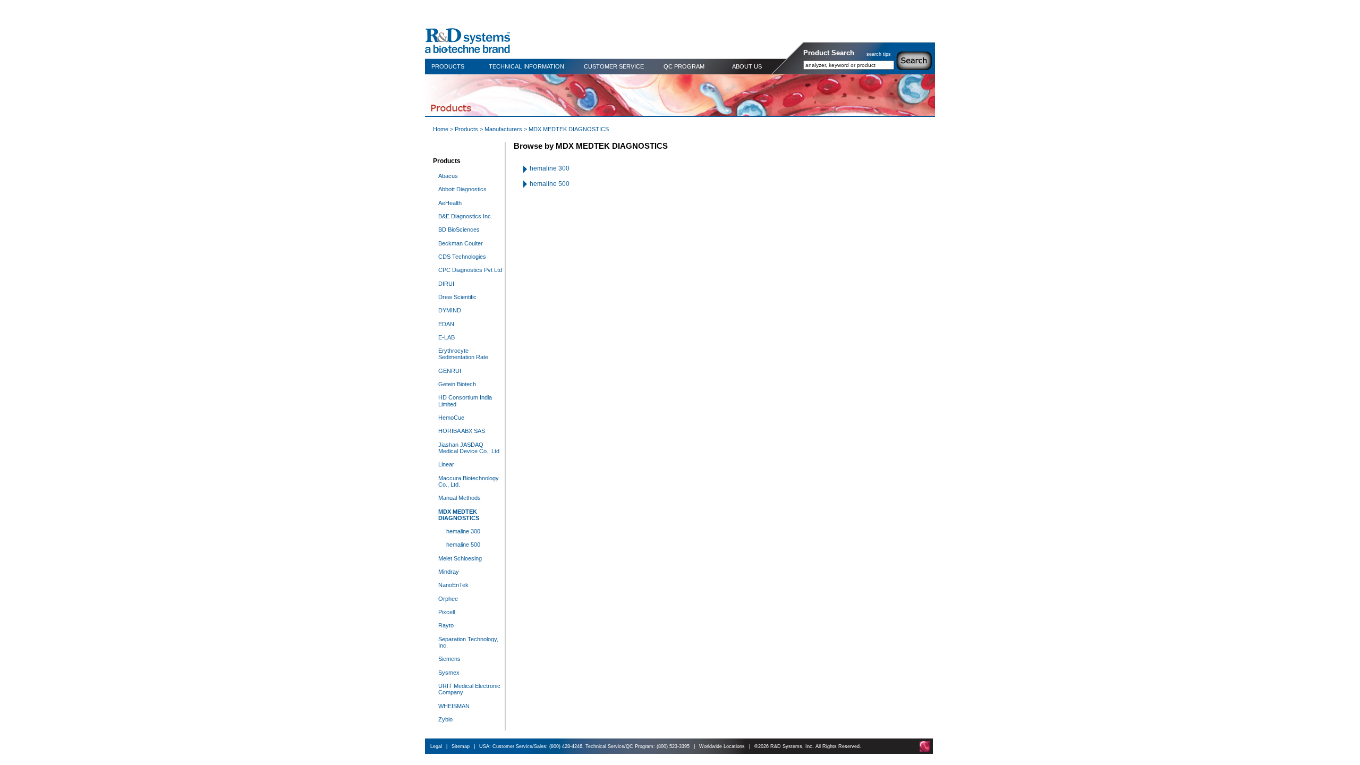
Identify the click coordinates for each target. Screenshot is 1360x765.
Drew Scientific (457, 297)
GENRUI (449, 371)
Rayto (446, 625)
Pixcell (446, 612)
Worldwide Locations (722, 746)
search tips (878, 54)
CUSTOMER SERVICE (614, 66)
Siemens (449, 659)
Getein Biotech (457, 384)
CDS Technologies (462, 256)
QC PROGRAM (684, 66)
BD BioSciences (459, 229)
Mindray (448, 571)
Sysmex (449, 672)
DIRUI (446, 283)
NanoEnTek (453, 585)
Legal (436, 746)
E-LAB (446, 337)
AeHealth (450, 203)
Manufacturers (503, 129)
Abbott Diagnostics (462, 189)
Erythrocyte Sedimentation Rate (463, 353)
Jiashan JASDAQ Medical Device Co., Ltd (468, 447)
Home (440, 129)
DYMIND (449, 310)
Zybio (445, 719)
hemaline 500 (463, 544)
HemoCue (451, 417)
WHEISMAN (454, 706)
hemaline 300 (463, 531)
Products (466, 129)
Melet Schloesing (460, 558)
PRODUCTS (447, 66)
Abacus (448, 176)
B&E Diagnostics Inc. (465, 216)
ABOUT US (747, 66)
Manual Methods (459, 498)
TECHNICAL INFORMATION (526, 66)
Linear (446, 464)
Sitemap (461, 746)
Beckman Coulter (460, 243)
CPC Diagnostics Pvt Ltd (470, 270)
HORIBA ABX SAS (461, 431)
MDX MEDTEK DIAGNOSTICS (458, 514)
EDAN (446, 324)
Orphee (448, 599)
